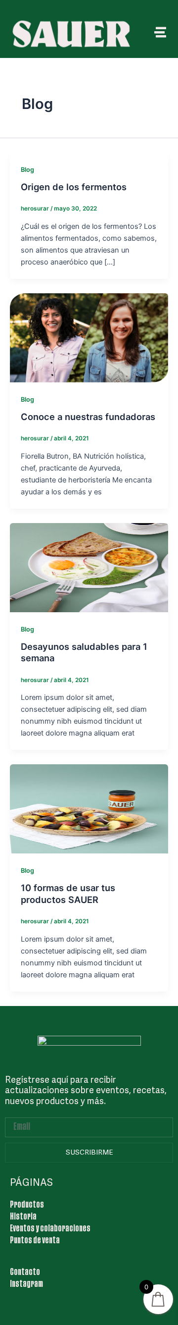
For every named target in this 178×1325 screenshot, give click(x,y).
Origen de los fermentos (74, 186)
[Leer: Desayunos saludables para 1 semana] (89, 567)
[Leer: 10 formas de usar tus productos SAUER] (89, 808)
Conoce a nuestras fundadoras (88, 416)
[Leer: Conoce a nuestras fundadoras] (89, 337)
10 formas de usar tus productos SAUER (68, 893)
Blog (27, 169)
